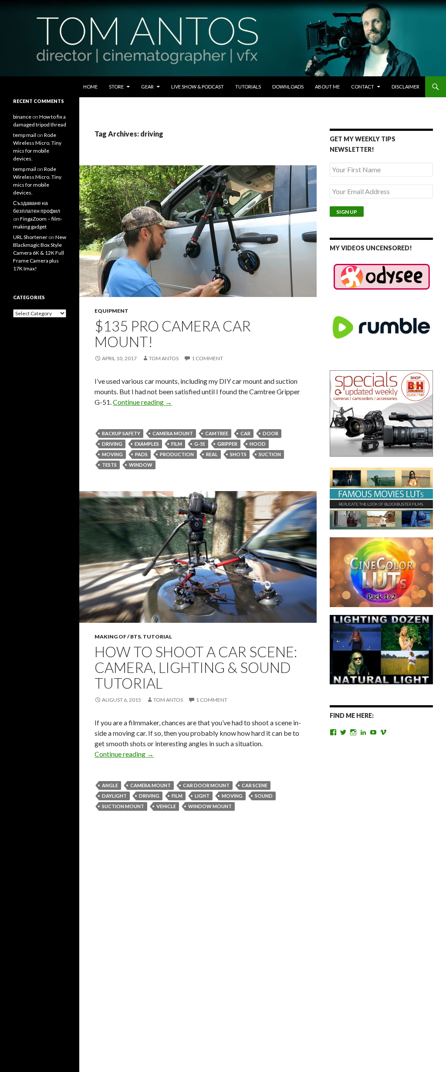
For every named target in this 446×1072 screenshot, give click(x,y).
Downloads (288, 86)
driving (112, 444)
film (176, 444)
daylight (114, 796)
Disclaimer (405, 86)
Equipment (111, 310)
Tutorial (157, 636)
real (212, 454)
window (140, 465)
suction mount (123, 806)
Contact (362, 86)
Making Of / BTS (118, 636)
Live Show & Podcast (197, 86)
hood (258, 444)
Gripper (227, 444)
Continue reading (142, 402)
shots (238, 454)
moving (112, 454)
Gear (147, 86)
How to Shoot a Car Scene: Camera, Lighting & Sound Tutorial (196, 667)
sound (264, 796)
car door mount (206, 785)
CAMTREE (216, 433)
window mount (210, 806)
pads (141, 454)
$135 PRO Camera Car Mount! (173, 333)
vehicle (166, 806)
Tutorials (248, 86)
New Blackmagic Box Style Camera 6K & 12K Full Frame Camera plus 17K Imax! (39, 253)
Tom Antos (164, 358)
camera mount (172, 433)
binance (22, 116)
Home (90, 86)
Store (116, 86)
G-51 (199, 444)
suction (270, 454)
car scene (254, 785)
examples (147, 444)
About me (327, 86)
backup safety (121, 433)
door (270, 433)
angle (110, 785)
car (245, 433)
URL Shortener (30, 237)
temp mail (24, 135)
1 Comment (207, 358)
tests (109, 465)
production (177, 454)
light (202, 796)
